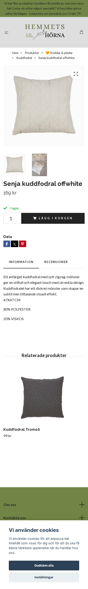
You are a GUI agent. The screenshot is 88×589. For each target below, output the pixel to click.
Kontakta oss (14, 518)
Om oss (9, 504)
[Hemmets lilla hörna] (45, 32)
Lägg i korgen (56, 218)
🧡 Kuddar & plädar (59, 53)
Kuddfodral (24, 58)
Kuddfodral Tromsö (21, 429)
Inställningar (44, 577)
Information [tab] (21, 262)
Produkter (32, 53)
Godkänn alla (44, 565)
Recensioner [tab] (56, 262)
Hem (15, 53)
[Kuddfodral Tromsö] (44, 397)
